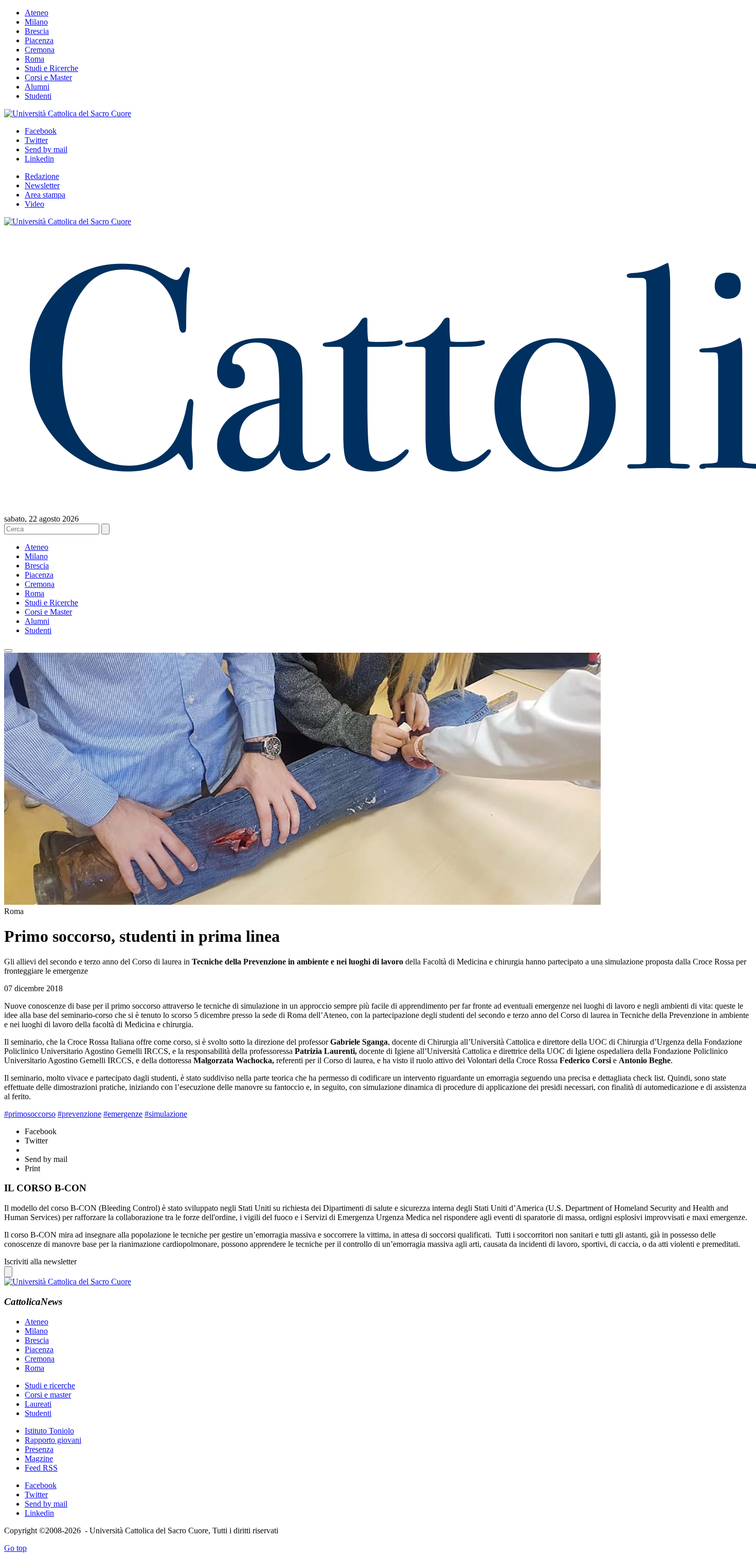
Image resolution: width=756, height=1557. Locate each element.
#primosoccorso (30, 1113)
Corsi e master (48, 1394)
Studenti (38, 96)
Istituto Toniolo (49, 1430)
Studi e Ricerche (51, 68)
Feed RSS (41, 1467)
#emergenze (122, 1113)
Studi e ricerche (50, 1385)
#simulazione (166, 1113)
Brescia (37, 31)
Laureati (38, 1404)
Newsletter (42, 185)
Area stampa (45, 194)
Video (34, 204)
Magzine (39, 1458)
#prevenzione (79, 1113)
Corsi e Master (48, 77)
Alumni (37, 86)
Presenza (39, 1449)
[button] (8, 650)
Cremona (40, 49)
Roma (34, 59)
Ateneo (36, 12)
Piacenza (39, 40)
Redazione (42, 176)
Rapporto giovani (53, 1440)
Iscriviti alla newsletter (40, 1261)
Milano (36, 21)
